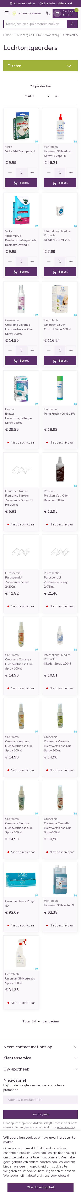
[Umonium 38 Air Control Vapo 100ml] (59, 299)
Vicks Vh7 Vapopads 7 (20, 151)
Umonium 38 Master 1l (59, 905)
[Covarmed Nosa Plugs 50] (21, 879)
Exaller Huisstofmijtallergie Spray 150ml (18, 418)
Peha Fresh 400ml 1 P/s (59, 414)
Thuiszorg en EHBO (28, 35)
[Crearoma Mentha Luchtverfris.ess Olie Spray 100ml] (21, 797)
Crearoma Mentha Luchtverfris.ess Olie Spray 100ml (19, 827)
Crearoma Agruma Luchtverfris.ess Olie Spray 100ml (19, 745)
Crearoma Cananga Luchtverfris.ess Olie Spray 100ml (19, 664)
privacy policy (66, 1127)
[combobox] (35, 24)
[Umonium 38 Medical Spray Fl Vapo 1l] (59, 125)
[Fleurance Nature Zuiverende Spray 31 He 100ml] (21, 470)
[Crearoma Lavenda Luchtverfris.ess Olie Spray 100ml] (21, 299)
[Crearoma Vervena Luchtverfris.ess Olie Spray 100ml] (59, 715)
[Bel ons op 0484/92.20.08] (48, 13)
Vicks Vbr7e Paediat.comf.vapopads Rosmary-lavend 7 (20, 240)
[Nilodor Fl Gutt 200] (59, 210)
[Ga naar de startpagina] (28, 13)
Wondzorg (52, 35)
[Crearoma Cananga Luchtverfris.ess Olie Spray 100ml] (21, 633)
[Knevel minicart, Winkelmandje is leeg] (57, 13)
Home (7, 35)
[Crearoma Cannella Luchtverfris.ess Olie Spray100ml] (59, 797)
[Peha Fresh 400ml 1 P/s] (59, 388)
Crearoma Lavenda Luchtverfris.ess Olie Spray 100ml (19, 329)
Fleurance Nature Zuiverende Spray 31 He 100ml (19, 500)
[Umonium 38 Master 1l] (59, 879)
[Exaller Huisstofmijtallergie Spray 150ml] (21, 388)
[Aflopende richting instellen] (56, 96)
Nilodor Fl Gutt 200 (57, 240)
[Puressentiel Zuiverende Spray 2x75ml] (59, 552)
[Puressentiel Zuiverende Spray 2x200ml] (21, 552)
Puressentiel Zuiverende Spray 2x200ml (17, 582)
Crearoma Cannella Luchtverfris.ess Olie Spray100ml (57, 827)
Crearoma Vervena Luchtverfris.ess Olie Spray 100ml (57, 745)
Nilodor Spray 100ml (57, 664)
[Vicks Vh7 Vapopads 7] (21, 125)
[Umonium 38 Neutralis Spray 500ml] (21, 953)
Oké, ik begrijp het (41, 1187)
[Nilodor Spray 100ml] (59, 633)
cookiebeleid (59, 1175)
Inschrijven (40, 1114)
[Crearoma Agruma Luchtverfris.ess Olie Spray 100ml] (21, 715)
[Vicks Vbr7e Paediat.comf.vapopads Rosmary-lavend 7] (21, 210)
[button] (40, 65)
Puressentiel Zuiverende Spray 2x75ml (56, 582)
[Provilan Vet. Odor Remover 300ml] (59, 470)
